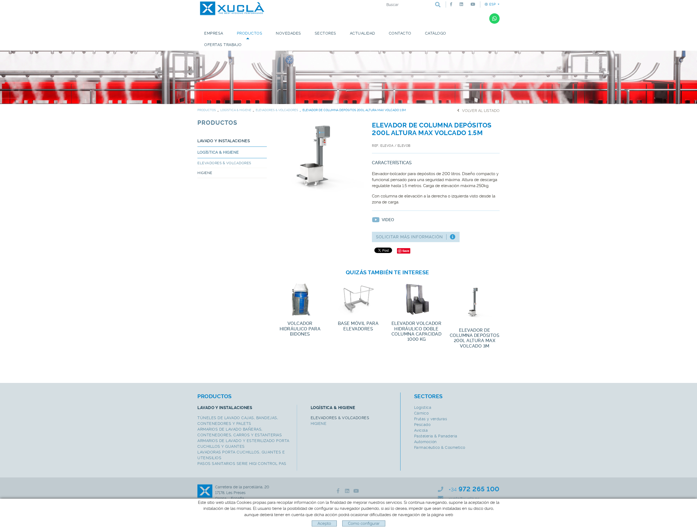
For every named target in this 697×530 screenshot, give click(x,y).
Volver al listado (481, 110)
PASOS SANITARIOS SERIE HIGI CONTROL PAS (241, 463)
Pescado (422, 424)
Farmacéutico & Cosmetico (439, 447)
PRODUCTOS (206, 110)
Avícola (421, 430)
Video (388, 219)
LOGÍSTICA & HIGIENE (235, 110)
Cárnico (421, 413)
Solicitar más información (409, 236)
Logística (423, 407)
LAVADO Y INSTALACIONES (223, 141)
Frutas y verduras (430, 419)
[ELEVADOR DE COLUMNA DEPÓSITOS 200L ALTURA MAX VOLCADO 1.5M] (319, 156)
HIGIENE (204, 173)
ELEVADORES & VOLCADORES (277, 110)
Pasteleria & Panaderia (435, 436)
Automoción (425, 442)
